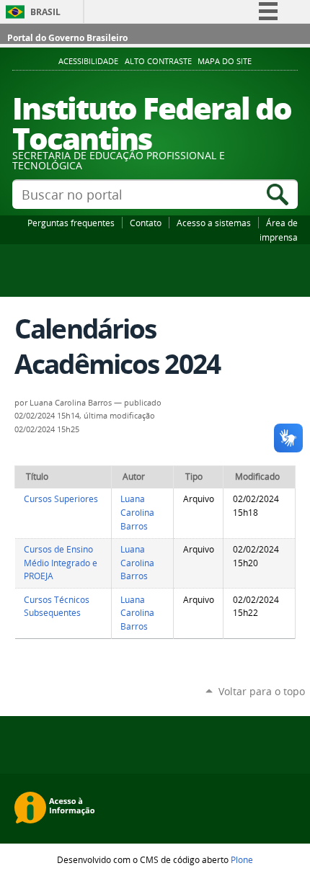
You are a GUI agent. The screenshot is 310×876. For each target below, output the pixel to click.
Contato (145, 222)
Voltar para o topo (261, 691)
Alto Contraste (158, 61)
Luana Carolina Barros (137, 512)
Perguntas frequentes (71, 222)
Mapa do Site (225, 61)
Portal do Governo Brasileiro (67, 38)
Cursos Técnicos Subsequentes (56, 607)
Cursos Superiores (61, 499)
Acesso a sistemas (214, 222)
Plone (242, 859)
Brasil (45, 12)
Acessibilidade (88, 61)
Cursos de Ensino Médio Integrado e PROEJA (60, 562)
